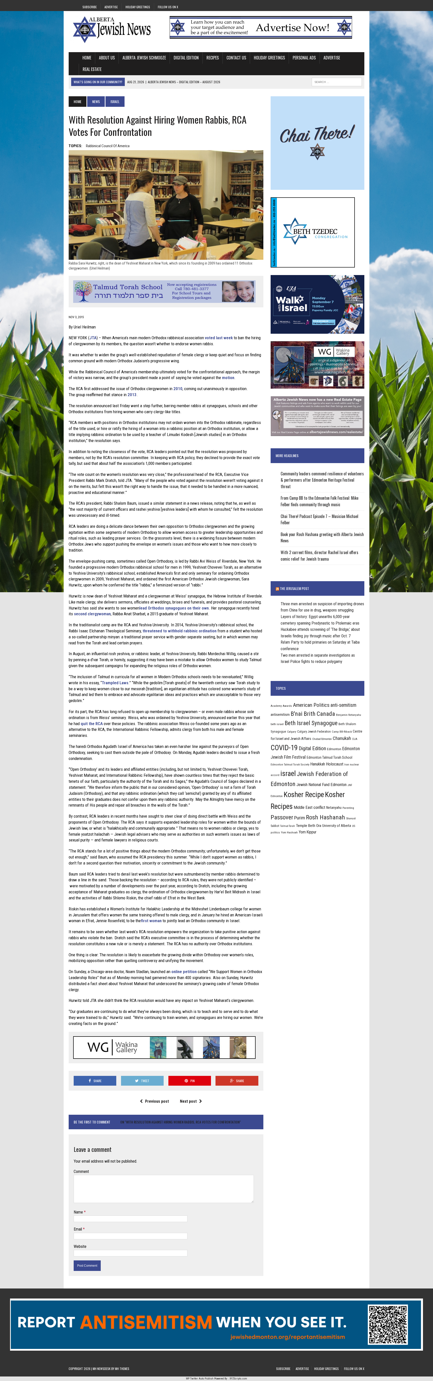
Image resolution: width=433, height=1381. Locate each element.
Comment (81, 1171)
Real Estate (92, 69)
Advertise (111, 7)
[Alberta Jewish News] (115, 29)
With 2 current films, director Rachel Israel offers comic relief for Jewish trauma (319, 555)
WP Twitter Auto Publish (199, 1378)
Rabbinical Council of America (108, 146)
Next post (188, 1101)
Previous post (157, 1101)
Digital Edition (186, 58)
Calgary (291, 731)
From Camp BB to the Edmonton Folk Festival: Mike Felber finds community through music (319, 501)
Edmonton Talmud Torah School (329, 757)
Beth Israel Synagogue (311, 723)
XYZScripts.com (238, 1378)
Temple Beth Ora (308, 825)
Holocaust (334, 763)
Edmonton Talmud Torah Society (290, 764)
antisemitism (280, 714)
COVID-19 (284, 747)
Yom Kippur (307, 832)
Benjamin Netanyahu (348, 715)
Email (78, 1229)
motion (228, 377)
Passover (282, 817)
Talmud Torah (287, 826)
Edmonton (334, 749)
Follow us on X (168, 7)
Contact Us (236, 58)
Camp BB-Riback (342, 731)
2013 (132, 394)
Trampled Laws (115, 682)
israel (288, 773)
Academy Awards (281, 706)
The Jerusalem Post (294, 588)
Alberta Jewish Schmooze (144, 58)
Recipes (212, 58)
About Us (107, 58)
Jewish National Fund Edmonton (321, 784)
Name (79, 1212)
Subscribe (89, 7)
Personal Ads (304, 58)
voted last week (219, 337)
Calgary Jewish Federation (314, 731)
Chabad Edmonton (322, 739)
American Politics (311, 705)
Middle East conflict (309, 807)
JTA (92, 337)
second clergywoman (92, 613)
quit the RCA (92, 723)
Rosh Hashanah (325, 817)
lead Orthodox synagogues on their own (174, 608)
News (96, 101)
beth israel (277, 724)
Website (80, 1246)
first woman (151, 920)
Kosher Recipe (304, 794)
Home (86, 58)
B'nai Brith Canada (313, 713)
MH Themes (122, 1368)
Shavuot (351, 818)
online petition (184, 971)
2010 (177, 388)
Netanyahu (334, 807)
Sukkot (275, 826)
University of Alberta (336, 826)
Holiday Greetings (138, 7)
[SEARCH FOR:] (337, 81)
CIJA (354, 739)
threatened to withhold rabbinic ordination (179, 630)
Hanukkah (317, 764)
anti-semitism (343, 705)
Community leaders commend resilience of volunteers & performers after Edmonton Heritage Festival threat (322, 480)
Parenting (348, 808)
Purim (299, 818)
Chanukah (342, 738)
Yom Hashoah (289, 832)
